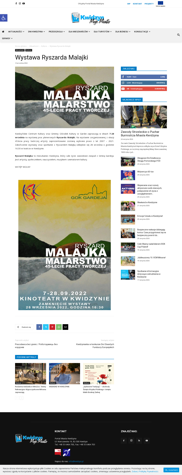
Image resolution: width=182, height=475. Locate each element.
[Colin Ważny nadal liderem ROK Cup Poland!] (128, 247)
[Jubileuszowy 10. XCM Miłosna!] (128, 261)
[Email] (65, 327)
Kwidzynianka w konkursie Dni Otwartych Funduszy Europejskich (95, 346)
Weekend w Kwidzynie (147, 202)
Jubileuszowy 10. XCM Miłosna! (151, 257)
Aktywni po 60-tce (145, 172)
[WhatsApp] (59, 327)
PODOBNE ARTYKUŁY (26, 357)
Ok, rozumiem (171, 470)
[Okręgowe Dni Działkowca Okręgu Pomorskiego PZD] (128, 162)
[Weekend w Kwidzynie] (128, 206)
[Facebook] (16, 3)
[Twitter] (46, 327)
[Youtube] (23, 3)
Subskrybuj (160, 89)
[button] (3, 18)
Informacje (125, 127)
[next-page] (21, 398)
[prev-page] (17, 398)
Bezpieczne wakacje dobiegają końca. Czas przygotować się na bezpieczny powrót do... (151, 232)
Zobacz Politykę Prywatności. (145, 471)
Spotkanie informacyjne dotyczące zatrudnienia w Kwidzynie (149, 274)
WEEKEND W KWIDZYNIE (59, 387)
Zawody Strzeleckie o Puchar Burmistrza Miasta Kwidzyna (140, 133)
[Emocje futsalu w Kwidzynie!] (128, 220)
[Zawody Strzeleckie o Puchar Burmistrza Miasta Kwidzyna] (144, 117)
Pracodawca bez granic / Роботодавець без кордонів (36, 346)
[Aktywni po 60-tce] (128, 175)
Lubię (162, 77)
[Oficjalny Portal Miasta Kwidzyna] (91, 19)
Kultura (44, 46)
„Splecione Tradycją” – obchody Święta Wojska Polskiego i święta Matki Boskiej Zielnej (97, 389)
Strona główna (21, 46)
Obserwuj (160, 83)
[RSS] (139, 441)
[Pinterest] (52, 327)
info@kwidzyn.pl (76, 461)
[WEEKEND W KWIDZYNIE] (64, 373)
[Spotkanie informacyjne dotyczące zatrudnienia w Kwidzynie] (128, 275)
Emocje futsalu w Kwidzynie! (150, 216)
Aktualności (34, 46)
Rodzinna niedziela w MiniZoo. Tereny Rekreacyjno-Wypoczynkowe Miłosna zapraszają (30, 389)
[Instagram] (20, 3)
